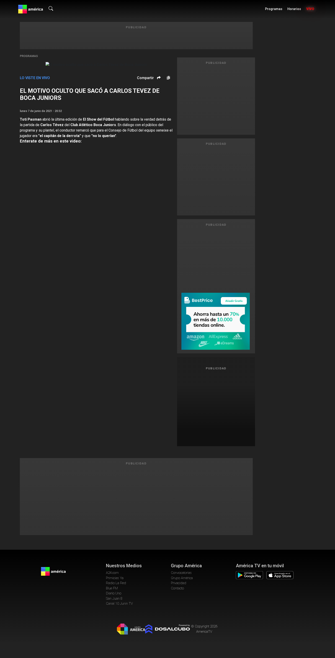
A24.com (112, 573)
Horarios (294, 9)
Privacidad (178, 583)
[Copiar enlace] (168, 78)
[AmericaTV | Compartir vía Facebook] (158, 85)
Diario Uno (113, 593)
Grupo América (182, 578)
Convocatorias (181, 573)
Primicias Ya (115, 578)
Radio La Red (116, 583)
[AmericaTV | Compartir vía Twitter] (158, 91)
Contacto (177, 588)
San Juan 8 (114, 598)
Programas (273, 9)
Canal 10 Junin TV (119, 603)
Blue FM (112, 588)
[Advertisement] (216, 406)
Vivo (310, 9)
